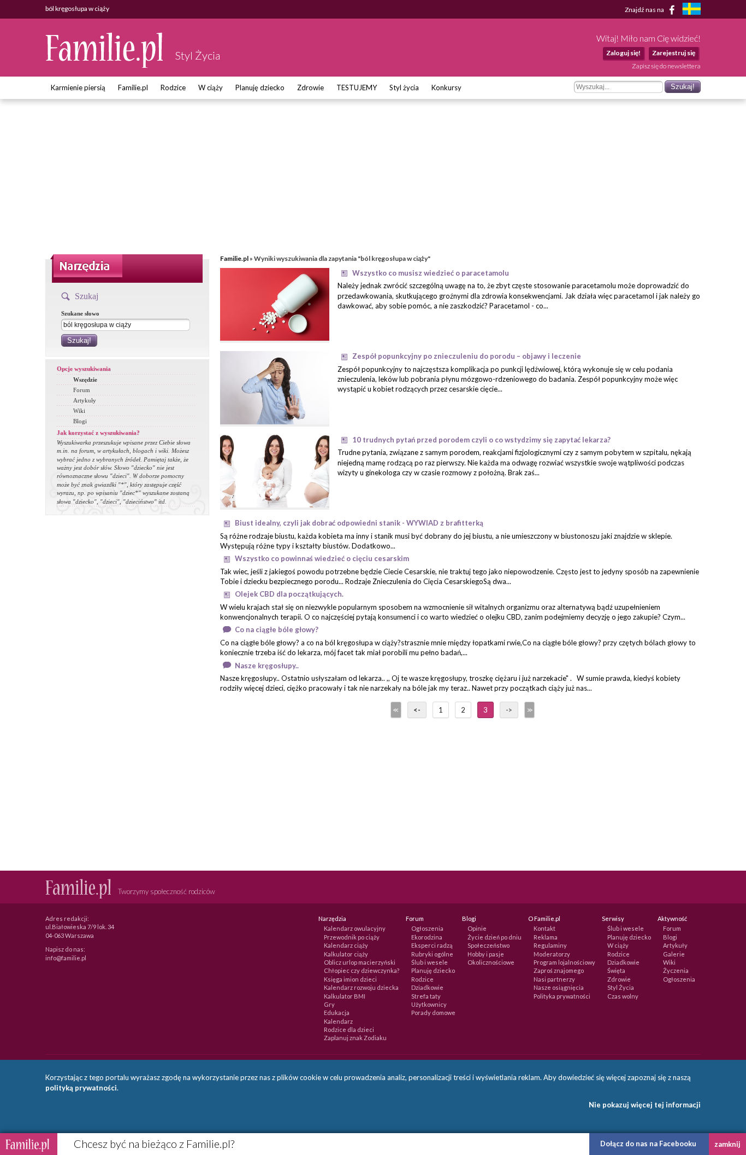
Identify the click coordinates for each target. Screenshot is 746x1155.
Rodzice (173, 87)
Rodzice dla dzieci (349, 1029)
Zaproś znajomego (559, 970)
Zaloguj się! (623, 53)
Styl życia (404, 87)
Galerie (674, 954)
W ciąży (210, 87)
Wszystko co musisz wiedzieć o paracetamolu (430, 273)
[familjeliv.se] (691, 10)
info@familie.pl (65, 957)
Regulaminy (550, 945)
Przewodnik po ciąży (352, 937)
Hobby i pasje (485, 954)
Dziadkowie (427, 987)
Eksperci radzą (432, 945)
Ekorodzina (426, 937)
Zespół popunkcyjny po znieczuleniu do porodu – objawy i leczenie (466, 356)
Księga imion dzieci (350, 979)
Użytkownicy (429, 1004)
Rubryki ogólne (432, 954)
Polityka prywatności (562, 996)
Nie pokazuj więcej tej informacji (645, 1104)
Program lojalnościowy (564, 962)
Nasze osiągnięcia (559, 987)
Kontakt (544, 928)
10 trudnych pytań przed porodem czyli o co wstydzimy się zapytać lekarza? (481, 439)
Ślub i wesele (429, 962)
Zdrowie (310, 87)
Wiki (79, 410)
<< (395, 709)
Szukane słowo (80, 313)
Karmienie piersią (78, 87)
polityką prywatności (81, 1087)
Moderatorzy (552, 954)
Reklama (546, 937)
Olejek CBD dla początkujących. (289, 594)
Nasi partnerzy (554, 979)
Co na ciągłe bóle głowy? (276, 629)
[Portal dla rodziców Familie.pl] (104, 65)
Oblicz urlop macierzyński (359, 962)
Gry (329, 1004)
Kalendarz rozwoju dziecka (361, 987)
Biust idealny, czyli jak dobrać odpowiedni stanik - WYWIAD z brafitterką (359, 522)
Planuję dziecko (260, 87)
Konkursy (446, 87)
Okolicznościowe (490, 962)
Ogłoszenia (427, 928)
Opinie (477, 928)
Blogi (80, 421)
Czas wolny (622, 996)
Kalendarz (338, 1021)
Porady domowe (433, 1012)
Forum (81, 390)
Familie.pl (133, 87)
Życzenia (676, 970)
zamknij (727, 1144)
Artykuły (84, 400)
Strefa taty (426, 996)
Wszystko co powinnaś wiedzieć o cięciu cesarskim (322, 558)
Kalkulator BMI (344, 996)
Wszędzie (85, 379)
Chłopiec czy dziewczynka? (361, 970)
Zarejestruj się (673, 53)
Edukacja (337, 1012)
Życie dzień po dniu (494, 937)
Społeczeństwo (488, 945)
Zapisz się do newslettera (666, 66)
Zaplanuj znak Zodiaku (355, 1037)
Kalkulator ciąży (346, 954)
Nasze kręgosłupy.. (267, 665)
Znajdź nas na (645, 9)
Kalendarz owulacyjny (355, 928)
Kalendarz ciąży (346, 945)
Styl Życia (620, 987)
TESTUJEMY (356, 87)
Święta (616, 970)
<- (417, 709)
